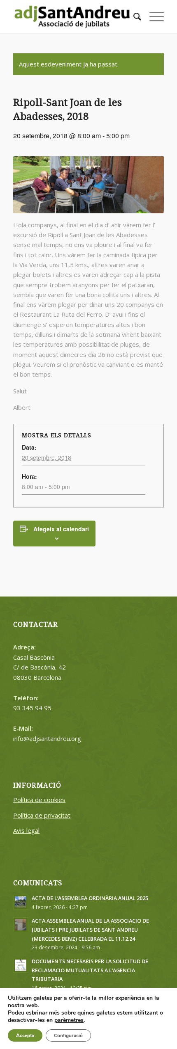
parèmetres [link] (69, 1020)
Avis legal (26, 830)
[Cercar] (133, 16)
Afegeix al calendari (61, 529)
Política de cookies (39, 799)
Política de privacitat (41, 815)
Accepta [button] (25, 1035)
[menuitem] (133, 16)
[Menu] (152, 16)
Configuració (68, 1035)
